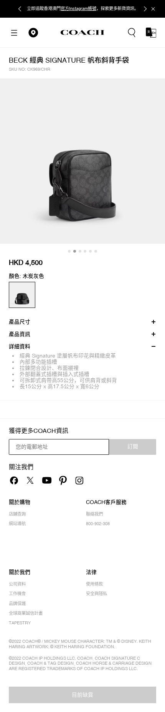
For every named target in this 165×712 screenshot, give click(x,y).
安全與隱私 (96, 593)
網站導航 (17, 523)
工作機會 (17, 593)
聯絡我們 (94, 514)
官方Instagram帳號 (78, 8)
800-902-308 (98, 523)
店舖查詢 (17, 514)
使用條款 (94, 584)
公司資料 (17, 584)
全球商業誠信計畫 (26, 613)
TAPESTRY (20, 623)
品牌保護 (17, 603)
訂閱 (132, 446)
